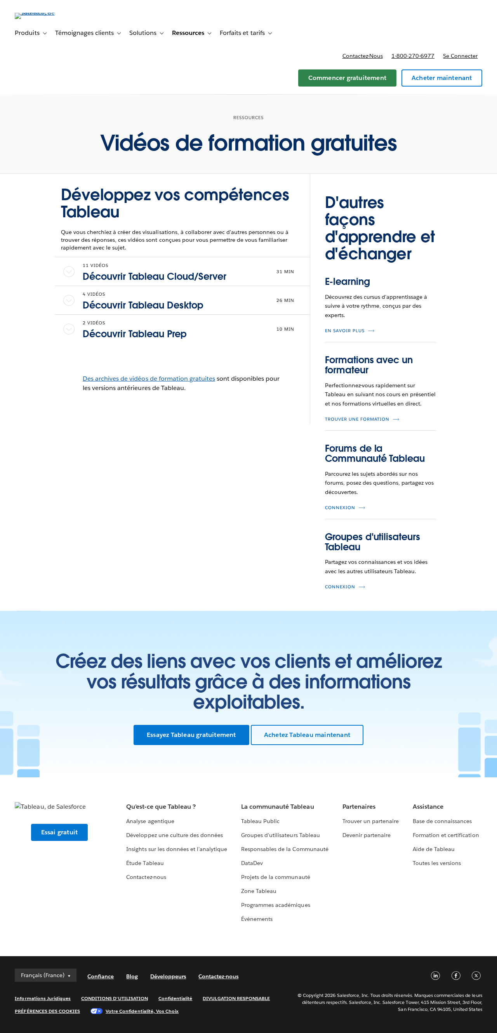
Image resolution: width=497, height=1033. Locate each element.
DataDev (252, 863)
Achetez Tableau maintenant (307, 735)
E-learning (347, 282)
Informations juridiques (43, 998)
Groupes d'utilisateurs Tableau (372, 542)
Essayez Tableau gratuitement (191, 735)
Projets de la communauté (275, 877)
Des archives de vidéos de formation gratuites (149, 378)
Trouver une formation (357, 419)
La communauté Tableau (277, 806)
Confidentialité (175, 998)
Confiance (100, 976)
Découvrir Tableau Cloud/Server (154, 276)
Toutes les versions (437, 863)
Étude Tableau (144, 863)
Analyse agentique (150, 821)
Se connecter (460, 55)
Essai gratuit (59, 832)
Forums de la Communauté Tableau (375, 453)
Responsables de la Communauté (284, 849)
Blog (132, 976)
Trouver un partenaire (370, 821)
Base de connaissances (442, 821)
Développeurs (168, 976)
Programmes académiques (275, 904)
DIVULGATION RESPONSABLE (236, 998)
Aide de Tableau (434, 849)
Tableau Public (260, 821)
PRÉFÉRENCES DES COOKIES (47, 1011)
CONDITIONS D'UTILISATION (114, 998)
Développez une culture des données (174, 835)
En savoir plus (345, 331)
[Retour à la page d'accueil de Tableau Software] (44, 13)
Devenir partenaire (366, 835)
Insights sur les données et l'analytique (176, 849)
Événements (257, 918)
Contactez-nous (362, 55)
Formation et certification (446, 835)
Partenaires (358, 806)
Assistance (428, 806)
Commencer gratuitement (347, 78)
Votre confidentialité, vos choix (142, 1011)
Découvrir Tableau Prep (135, 334)
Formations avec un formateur (369, 365)
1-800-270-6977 (412, 55)
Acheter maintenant (442, 78)
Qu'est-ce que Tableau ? (160, 806)
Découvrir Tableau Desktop (143, 305)
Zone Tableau (258, 890)
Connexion (340, 508)
